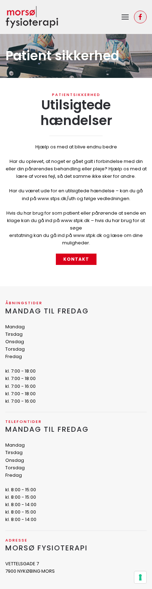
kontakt (76, 259)
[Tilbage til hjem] (31, 17)
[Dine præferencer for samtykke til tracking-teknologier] (140, 577)
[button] (125, 17)
